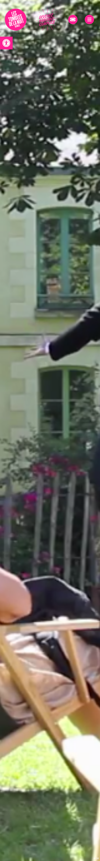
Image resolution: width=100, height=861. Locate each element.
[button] (6, 43)
